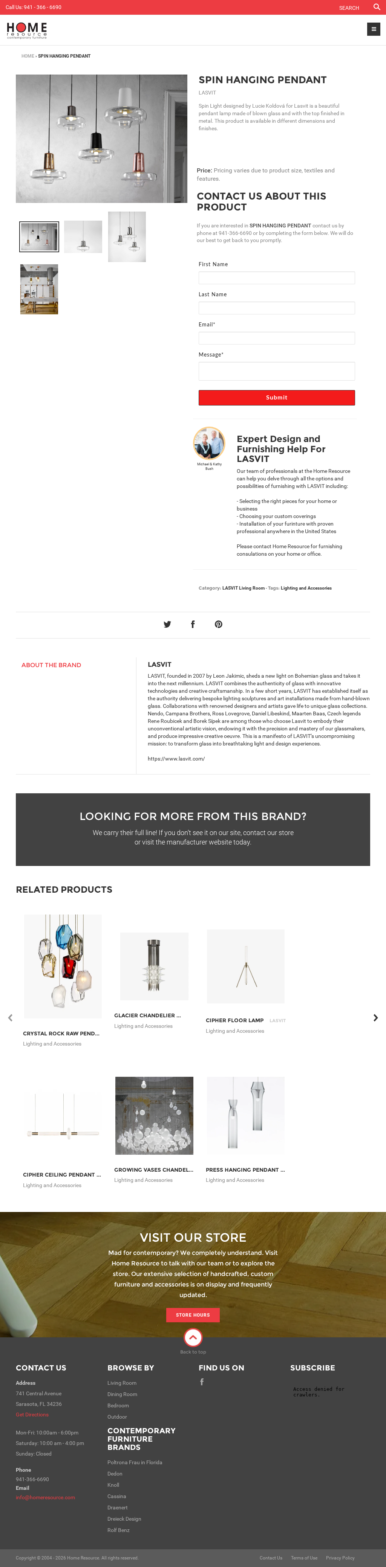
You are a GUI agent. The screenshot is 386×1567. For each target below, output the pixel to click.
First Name (213, 264)
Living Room (252, 588)
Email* (207, 325)
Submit (277, 398)
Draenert (117, 1508)
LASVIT (230, 588)
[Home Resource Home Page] (27, 30)
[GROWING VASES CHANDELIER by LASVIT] (154, 1116)
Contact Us (41, 1367)
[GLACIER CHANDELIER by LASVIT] (154, 966)
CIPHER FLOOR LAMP (246, 1020)
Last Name (213, 294)
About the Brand (51, 665)
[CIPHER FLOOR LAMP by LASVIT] (246, 967)
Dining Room (122, 1394)
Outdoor (117, 1417)
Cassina (116, 1496)
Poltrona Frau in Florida (134, 1462)
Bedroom (118, 1405)
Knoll (113, 1485)
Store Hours (193, 1315)
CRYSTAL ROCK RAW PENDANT (76, 1033)
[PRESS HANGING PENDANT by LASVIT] (246, 1116)
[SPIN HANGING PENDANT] (39, 237)
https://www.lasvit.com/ (176, 759)
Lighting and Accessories (306, 588)
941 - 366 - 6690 (42, 7)
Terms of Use (304, 1558)
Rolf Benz (118, 1530)
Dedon (115, 1474)
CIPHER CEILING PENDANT (70, 1174)
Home (27, 56)
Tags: (274, 588)
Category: (210, 588)
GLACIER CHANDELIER (155, 1015)
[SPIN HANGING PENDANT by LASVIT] (101, 139)
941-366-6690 (235, 233)
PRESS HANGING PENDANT (253, 1169)
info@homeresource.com (45, 1497)
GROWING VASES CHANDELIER (167, 1169)
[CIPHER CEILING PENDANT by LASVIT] (63, 1115)
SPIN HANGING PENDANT (263, 80)
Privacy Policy (340, 1558)
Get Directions (32, 1415)
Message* (211, 355)
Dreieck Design (124, 1519)
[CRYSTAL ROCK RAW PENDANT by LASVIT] (63, 966)
